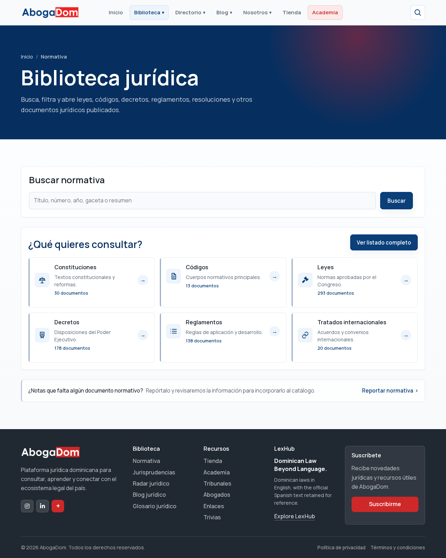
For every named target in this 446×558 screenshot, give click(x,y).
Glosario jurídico (154, 506)
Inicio (116, 12)
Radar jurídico (151, 483)
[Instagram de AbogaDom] (27, 506)
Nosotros (257, 12)
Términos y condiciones (397, 547)
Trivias (212, 517)
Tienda (292, 12)
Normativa (146, 461)
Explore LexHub (294, 516)
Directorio (190, 12)
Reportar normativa (390, 390)
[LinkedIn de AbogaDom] (42, 506)
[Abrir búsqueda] (417, 12)
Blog (224, 12)
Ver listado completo (384, 242)
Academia (325, 12)
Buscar (396, 200)
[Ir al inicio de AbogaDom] (50, 12)
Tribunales (217, 483)
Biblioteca (149, 12)
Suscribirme (385, 504)
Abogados (216, 494)
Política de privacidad (341, 547)
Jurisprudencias (154, 472)
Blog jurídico (149, 494)
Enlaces (213, 506)
